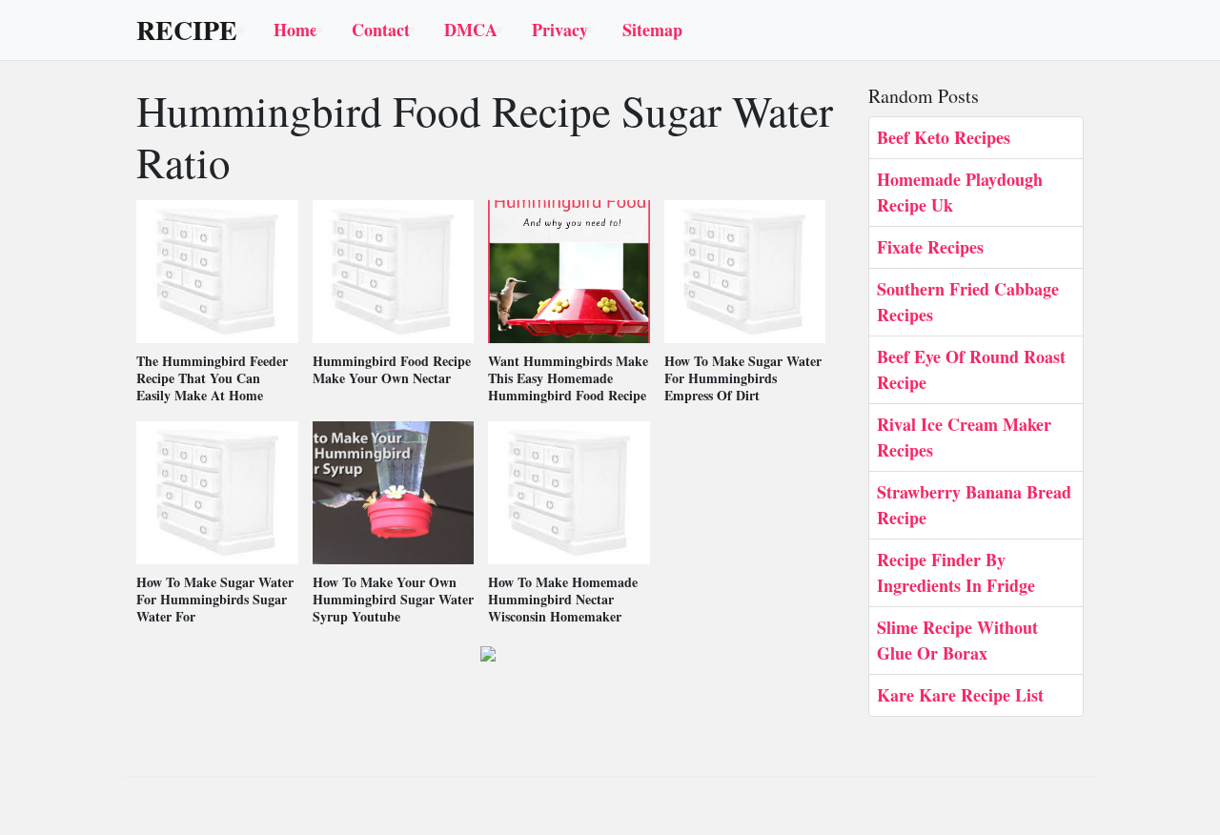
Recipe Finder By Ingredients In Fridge (956, 572)
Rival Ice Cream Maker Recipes (964, 437)
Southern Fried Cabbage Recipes (968, 301)
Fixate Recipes (930, 246)
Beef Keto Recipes (943, 137)
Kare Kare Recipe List (960, 694)
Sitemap (652, 29)
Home (295, 29)
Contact (381, 29)
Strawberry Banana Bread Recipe (974, 504)
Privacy (560, 29)
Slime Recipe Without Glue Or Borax (957, 640)
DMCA (471, 29)
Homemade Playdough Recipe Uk (960, 192)
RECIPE (186, 30)
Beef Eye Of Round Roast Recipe (971, 369)
